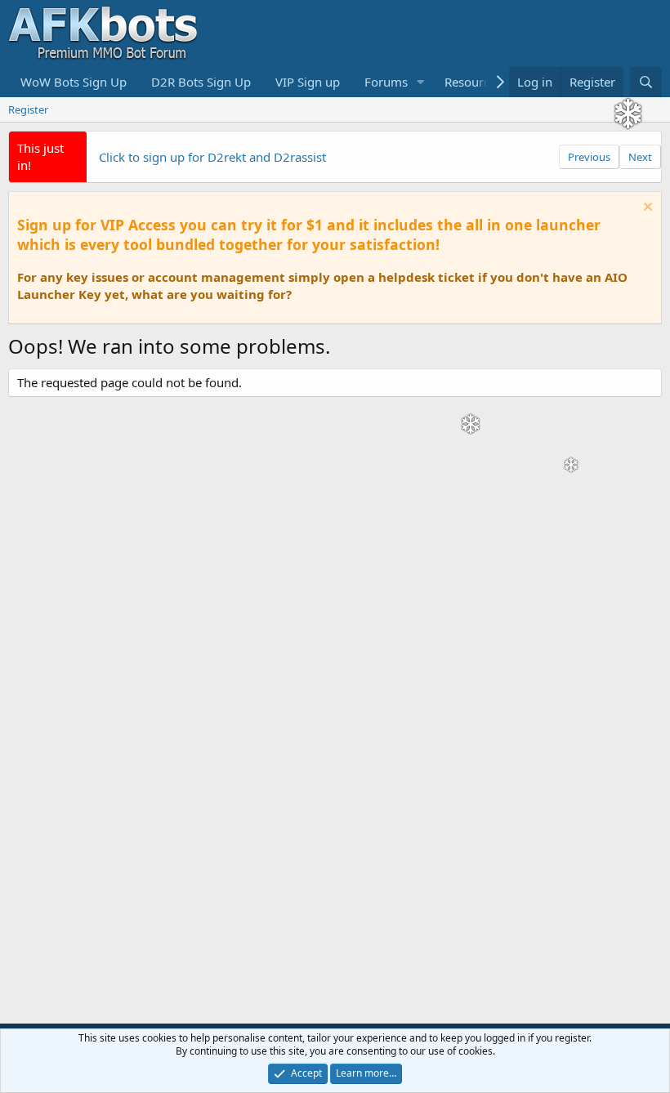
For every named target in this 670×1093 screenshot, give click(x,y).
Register (28, 109)
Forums (386, 82)
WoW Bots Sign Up (73, 82)
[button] (420, 82)
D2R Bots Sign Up (201, 82)
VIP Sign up (307, 82)
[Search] (646, 82)
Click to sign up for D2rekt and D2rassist (212, 157)
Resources (473, 82)
